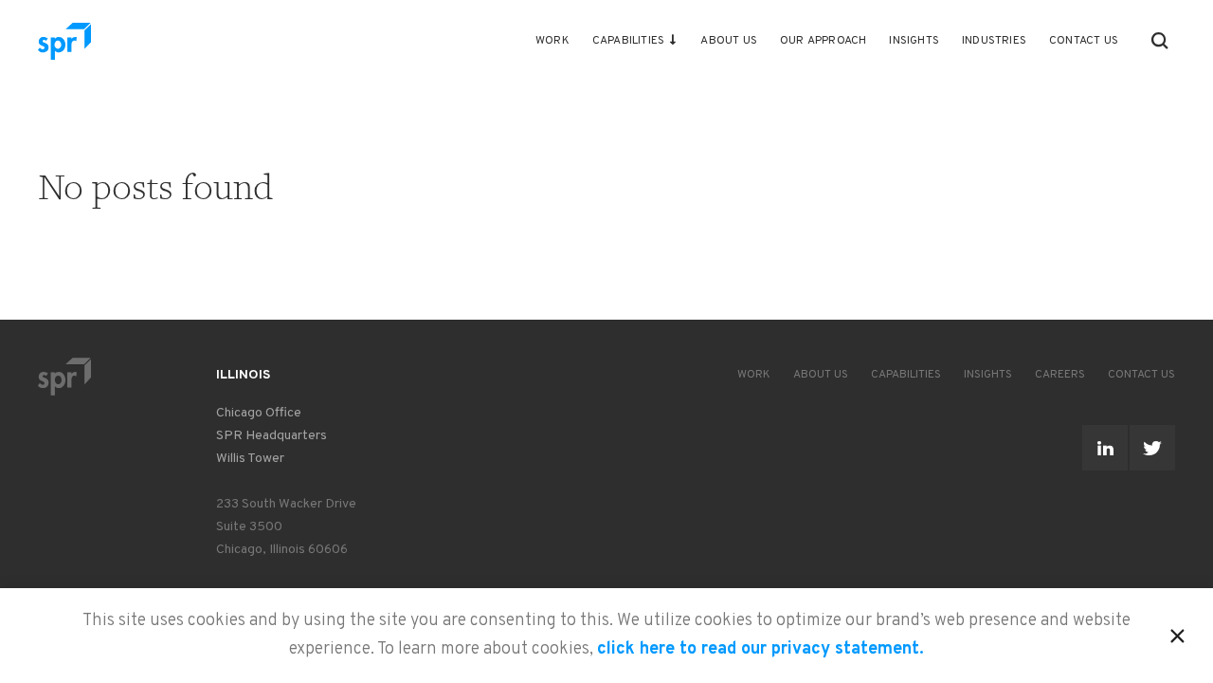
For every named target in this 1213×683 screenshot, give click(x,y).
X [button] (1177, 633)
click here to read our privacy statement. (760, 649)
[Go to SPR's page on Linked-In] (1105, 448)
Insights (914, 40)
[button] (1160, 41)
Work (552, 40)
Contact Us (1083, 40)
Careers (1060, 374)
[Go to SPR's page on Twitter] (1152, 448)
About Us (728, 40)
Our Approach (823, 40)
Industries (994, 40)
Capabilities (628, 40)
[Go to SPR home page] (64, 376)
